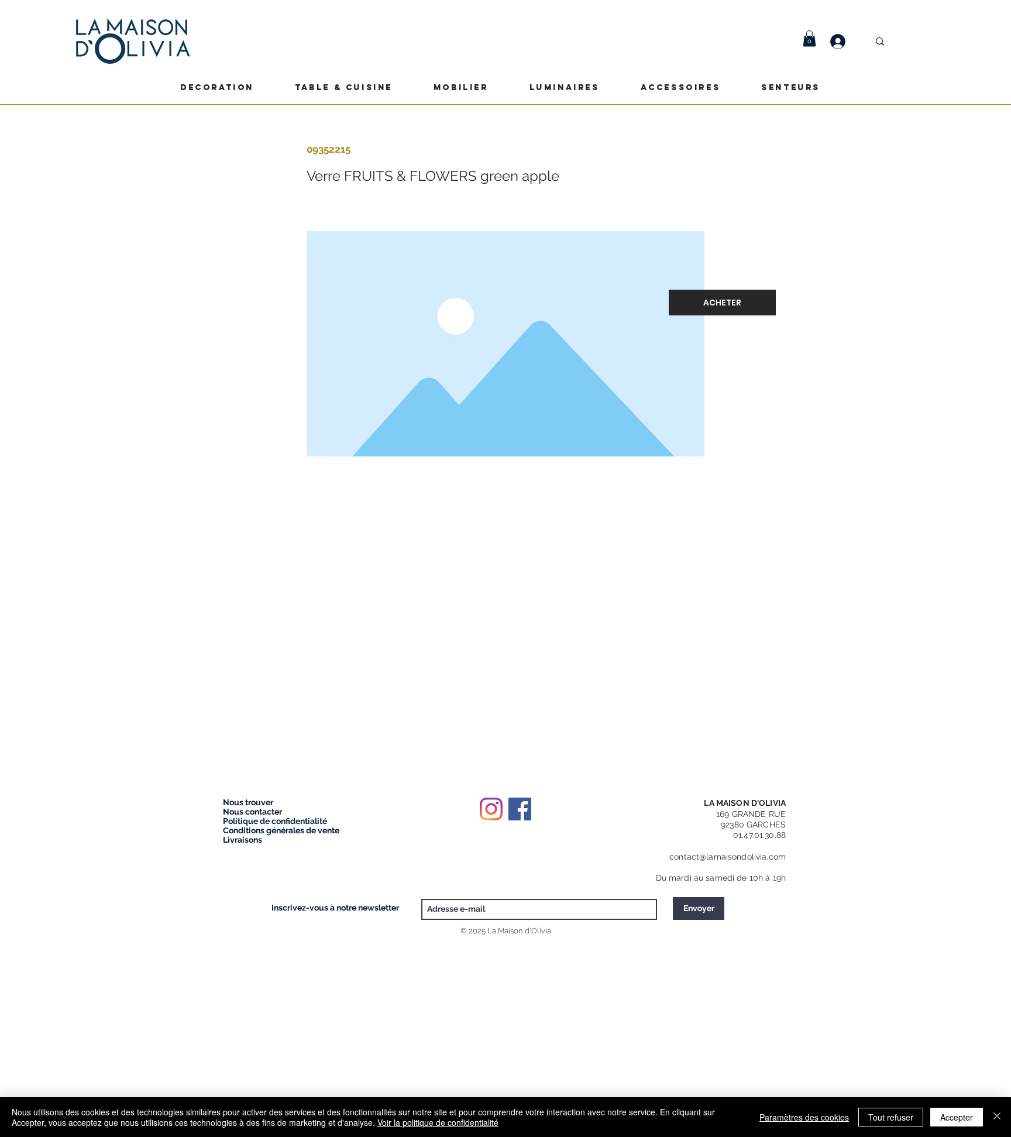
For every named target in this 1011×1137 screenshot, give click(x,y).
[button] (809, 38)
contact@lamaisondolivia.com (727, 856)
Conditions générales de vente (281, 830)
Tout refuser (890, 1117)
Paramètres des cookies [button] (804, 1117)
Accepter (956, 1117)
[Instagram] (491, 809)
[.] (843, 41)
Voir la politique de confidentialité (437, 1122)
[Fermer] (997, 1117)
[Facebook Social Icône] (519, 809)
